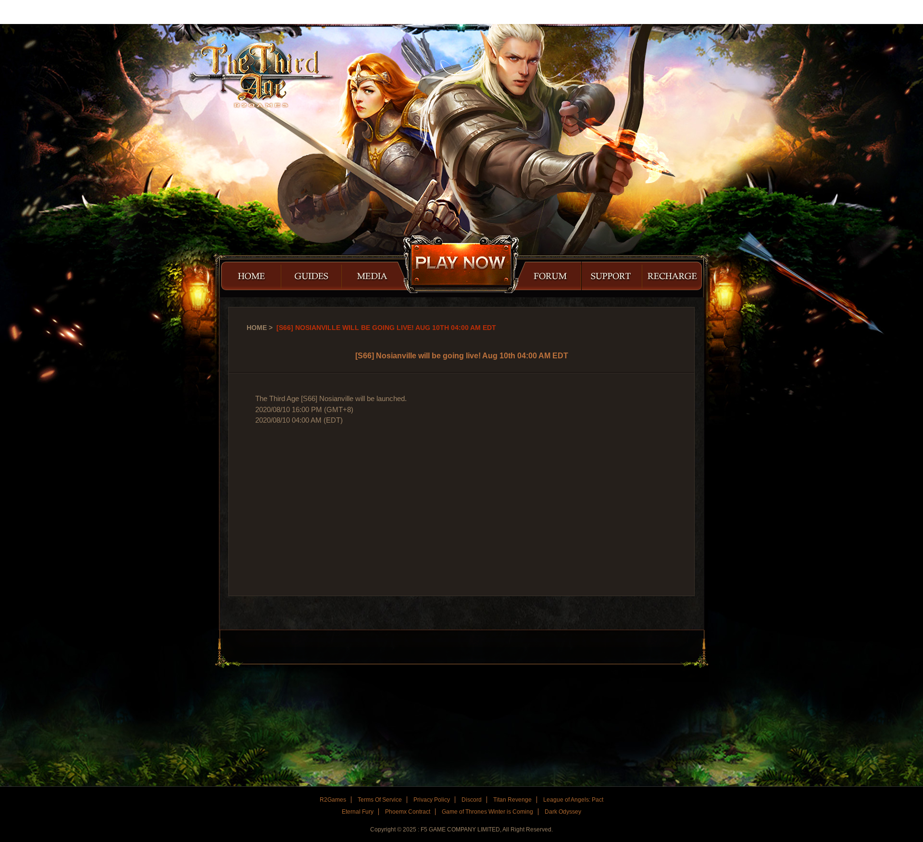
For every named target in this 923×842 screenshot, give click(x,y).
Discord (472, 799)
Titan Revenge (512, 799)
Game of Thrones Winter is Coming (487, 811)
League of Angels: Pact (573, 799)
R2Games (43, 12)
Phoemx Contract (407, 811)
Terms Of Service (380, 799)
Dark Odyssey (563, 811)
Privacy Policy (431, 799)
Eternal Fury (358, 811)
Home (257, 327)
